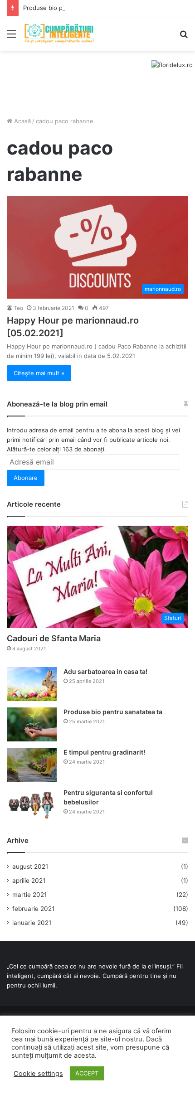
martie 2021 (29, 894)
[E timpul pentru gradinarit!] (32, 765)
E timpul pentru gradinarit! (104, 752)
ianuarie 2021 (31, 922)
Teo (18, 308)
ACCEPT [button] (86, 1073)
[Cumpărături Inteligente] (59, 33)
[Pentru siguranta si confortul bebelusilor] (32, 805)
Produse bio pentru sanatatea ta (69, 7)
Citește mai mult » (39, 373)
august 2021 (30, 866)
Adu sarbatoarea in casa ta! (105, 671)
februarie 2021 (33, 908)
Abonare (26, 477)
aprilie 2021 (28, 880)
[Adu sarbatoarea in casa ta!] (32, 684)
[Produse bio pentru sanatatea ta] (32, 724)
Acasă (21, 121)
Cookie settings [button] (38, 1074)
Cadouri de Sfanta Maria (54, 638)
